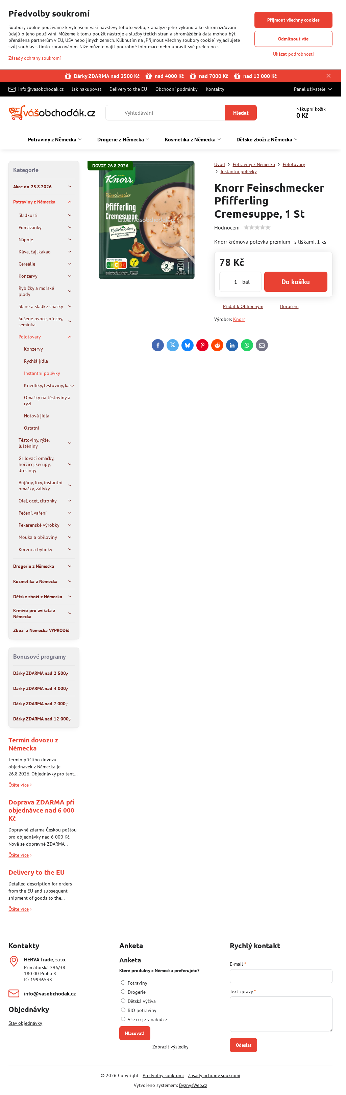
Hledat (241, 112)
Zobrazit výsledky (170, 1047)
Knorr (239, 319)
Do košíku (295, 281)
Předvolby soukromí (163, 1075)
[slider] (257, 227)
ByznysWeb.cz (193, 1085)
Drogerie (136, 992)
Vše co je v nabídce (146, 1019)
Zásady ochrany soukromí (214, 1075)
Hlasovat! (134, 1033)
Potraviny (136, 983)
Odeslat (243, 1045)
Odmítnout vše (293, 39)
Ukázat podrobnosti (293, 54)
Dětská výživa (141, 1001)
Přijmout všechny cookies (293, 20)
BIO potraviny (141, 1010)
